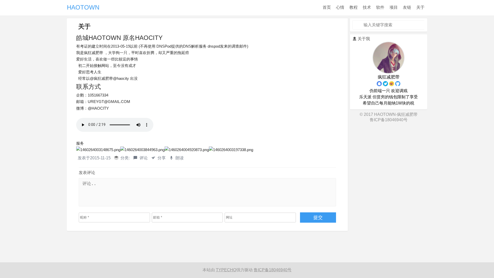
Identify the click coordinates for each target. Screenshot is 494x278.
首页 (327, 7)
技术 (367, 7)
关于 (420, 7)
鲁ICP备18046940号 (389, 120)
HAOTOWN (83, 7)
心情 (340, 7)
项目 (394, 7)
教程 (353, 7)
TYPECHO (226, 270)
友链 (407, 7)
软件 (380, 7)
